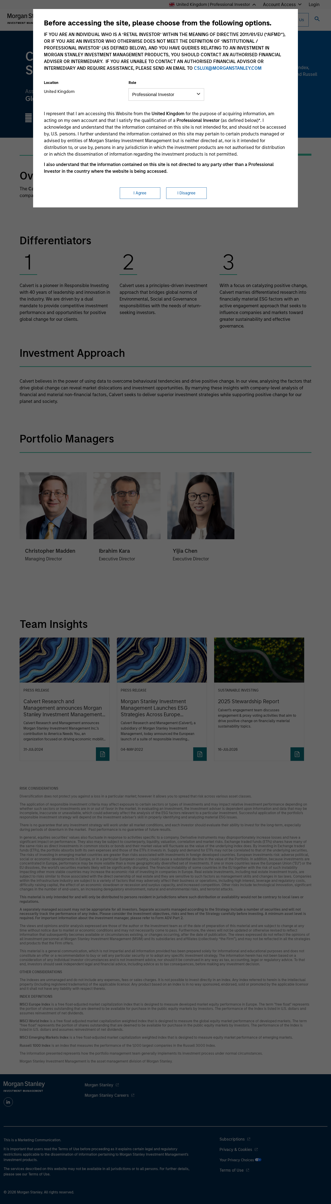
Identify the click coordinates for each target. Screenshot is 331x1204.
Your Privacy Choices (237, 1160)
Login (314, 4)
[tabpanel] (166, 244)
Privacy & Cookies (236, 1149)
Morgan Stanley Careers (107, 1095)
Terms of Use (232, 1170)
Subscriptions (232, 1139)
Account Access (279, 4)
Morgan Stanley (99, 1085)
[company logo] (28, 18)
